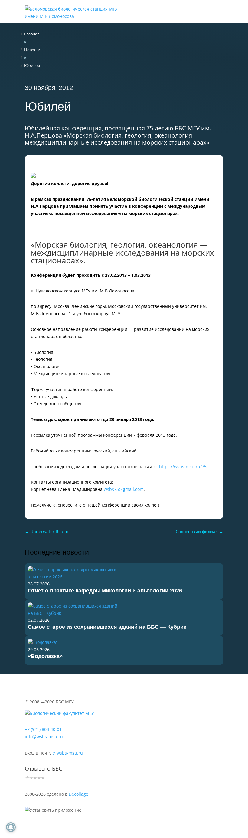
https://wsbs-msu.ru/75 (183, 466)
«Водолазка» (45, 656)
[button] (202, 6)
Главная (31, 34)
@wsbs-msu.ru (68, 753)
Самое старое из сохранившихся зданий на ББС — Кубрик (107, 627)
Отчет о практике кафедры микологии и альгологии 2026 (105, 591)
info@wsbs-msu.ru (44, 736)
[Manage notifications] (11, 827)
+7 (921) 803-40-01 (43, 729)
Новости (32, 49)
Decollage (78, 794)
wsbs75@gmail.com (124, 489)
